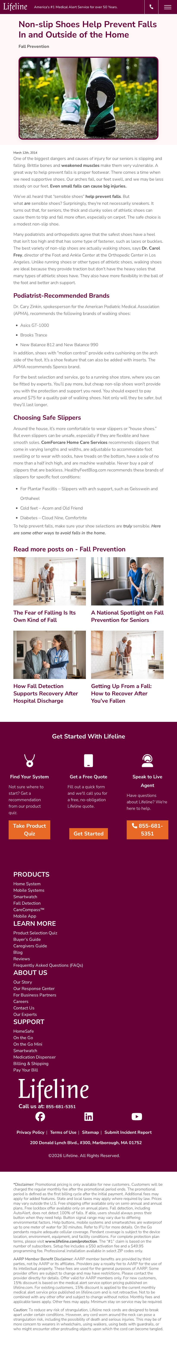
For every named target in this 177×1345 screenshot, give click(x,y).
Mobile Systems (28, 890)
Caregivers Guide (30, 946)
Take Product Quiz (29, 829)
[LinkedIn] (88, 1119)
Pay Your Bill (25, 1070)
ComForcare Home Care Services (74, 442)
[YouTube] (136, 1119)
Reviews (21, 959)
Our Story (22, 982)
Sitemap (90, 1132)
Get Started (89, 833)
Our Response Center (34, 989)
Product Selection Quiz (35, 933)
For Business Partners (34, 995)
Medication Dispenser (34, 1057)
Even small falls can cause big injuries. (88, 186)
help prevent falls (103, 196)
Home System (27, 884)
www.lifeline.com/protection (71, 1241)
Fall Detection (27, 903)
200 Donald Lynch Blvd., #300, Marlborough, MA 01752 (86, 1143)
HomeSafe (23, 1031)
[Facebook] (40, 1119)
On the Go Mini (27, 1044)
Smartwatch (25, 897)
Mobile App (24, 916)
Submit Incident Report (128, 1132)
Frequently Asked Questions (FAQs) (48, 965)
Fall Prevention (34, 46)
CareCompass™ (28, 910)
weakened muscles (80, 165)
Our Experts (25, 1014)
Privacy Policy (30, 1132)
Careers (20, 1001)
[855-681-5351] (151, 7)
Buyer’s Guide (27, 939)
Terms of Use (63, 1132)
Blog (18, 952)
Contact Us (24, 1008)
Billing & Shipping (31, 1064)
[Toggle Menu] (167, 7)
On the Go (23, 1038)
